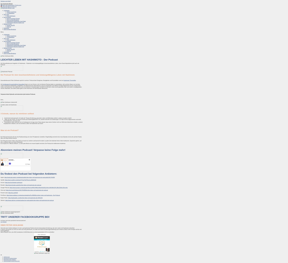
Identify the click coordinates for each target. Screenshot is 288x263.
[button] (144, 32)
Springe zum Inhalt (6, 1)
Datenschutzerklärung (10, 258)
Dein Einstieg (7, 17)
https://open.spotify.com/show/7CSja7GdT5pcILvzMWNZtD (20, 180)
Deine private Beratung (13, 20)
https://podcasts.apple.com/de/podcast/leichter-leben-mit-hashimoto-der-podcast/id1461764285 (29, 177)
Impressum (7, 257)
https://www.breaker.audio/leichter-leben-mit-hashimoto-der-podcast (23, 185)
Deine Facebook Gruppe (13, 18)
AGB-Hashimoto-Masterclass (12, 261)
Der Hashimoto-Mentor (7, 3)
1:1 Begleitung (10, 13)
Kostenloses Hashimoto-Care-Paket (16, 21)
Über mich (6, 14)
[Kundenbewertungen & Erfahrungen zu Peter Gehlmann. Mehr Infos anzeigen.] (42, 251)
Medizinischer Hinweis (10, 259)
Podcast (9, 26)
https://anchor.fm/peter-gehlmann (13, 182)
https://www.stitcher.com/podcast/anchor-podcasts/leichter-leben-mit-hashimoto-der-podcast (29, 200)
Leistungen (7, 10)
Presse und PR (11, 25)
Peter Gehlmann (11, 16)
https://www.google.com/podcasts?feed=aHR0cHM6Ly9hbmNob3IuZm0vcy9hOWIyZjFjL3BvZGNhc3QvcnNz (38, 187)
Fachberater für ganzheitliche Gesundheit (14, 84)
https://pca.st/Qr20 (13, 192)
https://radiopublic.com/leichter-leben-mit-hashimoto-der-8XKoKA (25, 198)
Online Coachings (11, 12)
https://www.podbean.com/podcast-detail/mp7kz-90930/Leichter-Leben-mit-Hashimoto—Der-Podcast (33, 195)
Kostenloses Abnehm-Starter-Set (15, 22)
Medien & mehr (8, 24)
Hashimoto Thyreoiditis (70, 80)
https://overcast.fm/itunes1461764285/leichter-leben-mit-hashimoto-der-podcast (27, 190)
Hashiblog (6, 28)
